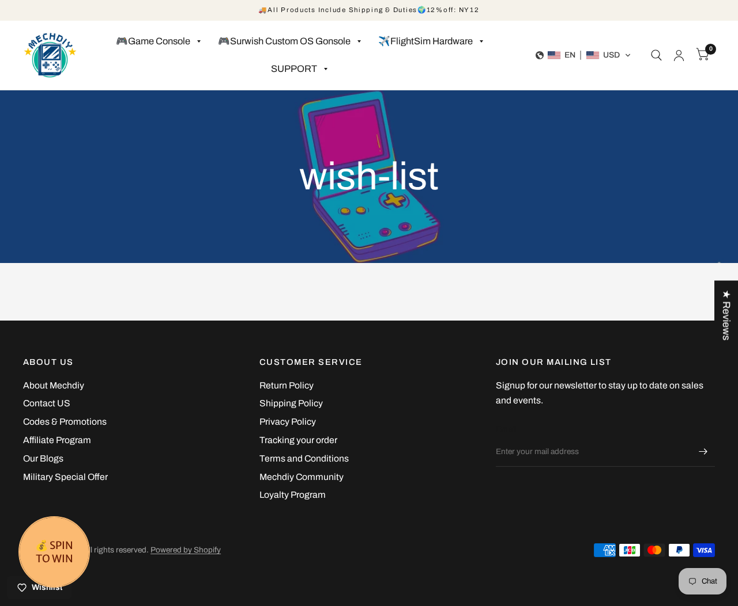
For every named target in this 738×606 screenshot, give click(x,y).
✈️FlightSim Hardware (425, 41)
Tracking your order (298, 440)
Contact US (46, 403)
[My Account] (679, 55)
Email (506, 429)
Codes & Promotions (65, 421)
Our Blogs (43, 458)
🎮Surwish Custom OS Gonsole (284, 41)
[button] (583, 55)
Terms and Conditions (304, 458)
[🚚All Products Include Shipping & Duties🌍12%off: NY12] (368, 10)
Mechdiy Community (301, 477)
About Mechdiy (53, 385)
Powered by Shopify (185, 550)
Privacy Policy (287, 421)
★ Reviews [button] (726, 314)
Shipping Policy (291, 403)
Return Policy (286, 385)
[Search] (656, 55)
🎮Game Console (153, 41)
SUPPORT (294, 69)
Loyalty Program (292, 495)
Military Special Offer (65, 477)
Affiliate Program (57, 440)
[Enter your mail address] (703, 452)
